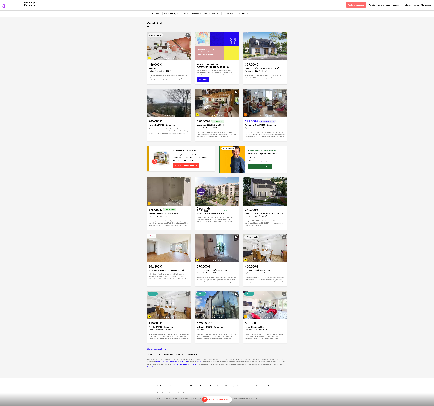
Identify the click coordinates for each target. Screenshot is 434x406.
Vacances (396, 5)
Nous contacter (196, 386)
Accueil (150, 354)
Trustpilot (191, 393)
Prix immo (406, 5)
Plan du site (160, 386)
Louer (388, 5)
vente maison (159, 362)
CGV (218, 386)
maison (175, 364)
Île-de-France (168, 354)
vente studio (184, 362)
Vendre (381, 5)
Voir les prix (203, 79)
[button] (164, 58)
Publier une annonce (356, 5)
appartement (183, 364)
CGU (210, 386)
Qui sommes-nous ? (177, 386)
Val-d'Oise (180, 354)
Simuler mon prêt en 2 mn (260, 167)
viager (199, 362)
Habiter (416, 5)
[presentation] (149, 47)
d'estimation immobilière (155, 367)
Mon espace (426, 5)
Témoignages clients (233, 386)
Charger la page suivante (156, 349)
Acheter (372, 5)
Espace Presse (267, 386)
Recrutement (251, 386)
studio (190, 364)
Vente (157, 354)
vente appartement (171, 362)
